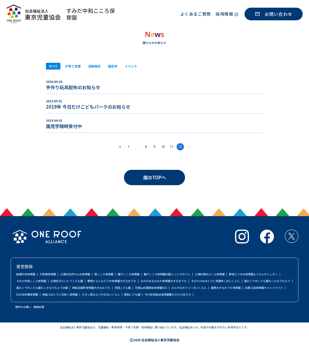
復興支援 (38, 307)
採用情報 (224, 14)
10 (163, 147)
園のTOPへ (154, 177)
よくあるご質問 (195, 14)
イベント (131, 66)
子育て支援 (73, 66)
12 (180, 147)
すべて (53, 66)
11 (172, 147)
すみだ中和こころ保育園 (90, 14)
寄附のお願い (23, 307)
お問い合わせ (278, 14)
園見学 (112, 66)
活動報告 (94, 66)
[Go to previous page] (120, 146)
